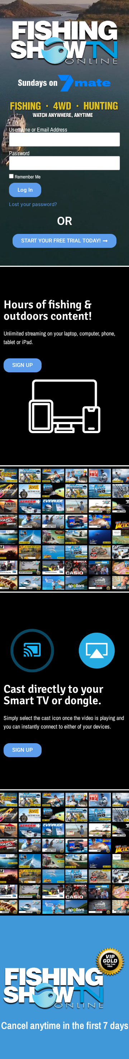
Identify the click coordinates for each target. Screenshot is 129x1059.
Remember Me (27, 177)
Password (19, 153)
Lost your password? (33, 204)
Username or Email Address (38, 129)
